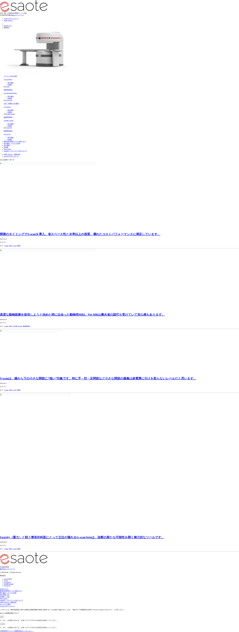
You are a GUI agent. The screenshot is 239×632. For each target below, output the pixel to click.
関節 (18, 246)
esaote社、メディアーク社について (15, 151)
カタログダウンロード (7, 606)
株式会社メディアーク (16, 15)
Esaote (6, 246)
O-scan (6, 580)
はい (2, 616)
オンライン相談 (5, 604)
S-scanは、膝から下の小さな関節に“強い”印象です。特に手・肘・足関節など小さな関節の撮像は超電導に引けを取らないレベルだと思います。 (98, 378)
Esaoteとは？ (8, 25)
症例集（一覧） (5, 597)
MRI (10, 246)
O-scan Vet (7, 585)
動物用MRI (26, 326)
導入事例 (10, 83)
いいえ (2, 624)
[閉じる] (33, 631)
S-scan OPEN (8, 579)
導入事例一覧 (4, 595)
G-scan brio (7, 582)
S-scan (15, 246)
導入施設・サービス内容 (12, 143)
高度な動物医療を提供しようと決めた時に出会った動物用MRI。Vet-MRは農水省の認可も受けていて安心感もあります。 (82, 314)
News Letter (7, 149)
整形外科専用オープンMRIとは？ (15, 141)
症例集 (9, 85)
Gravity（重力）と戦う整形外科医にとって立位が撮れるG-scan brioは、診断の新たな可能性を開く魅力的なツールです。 (82, 537)
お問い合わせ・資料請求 (8, 602)
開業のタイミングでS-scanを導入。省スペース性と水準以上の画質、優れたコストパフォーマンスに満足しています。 (80, 234)
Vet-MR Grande (17, 326)
